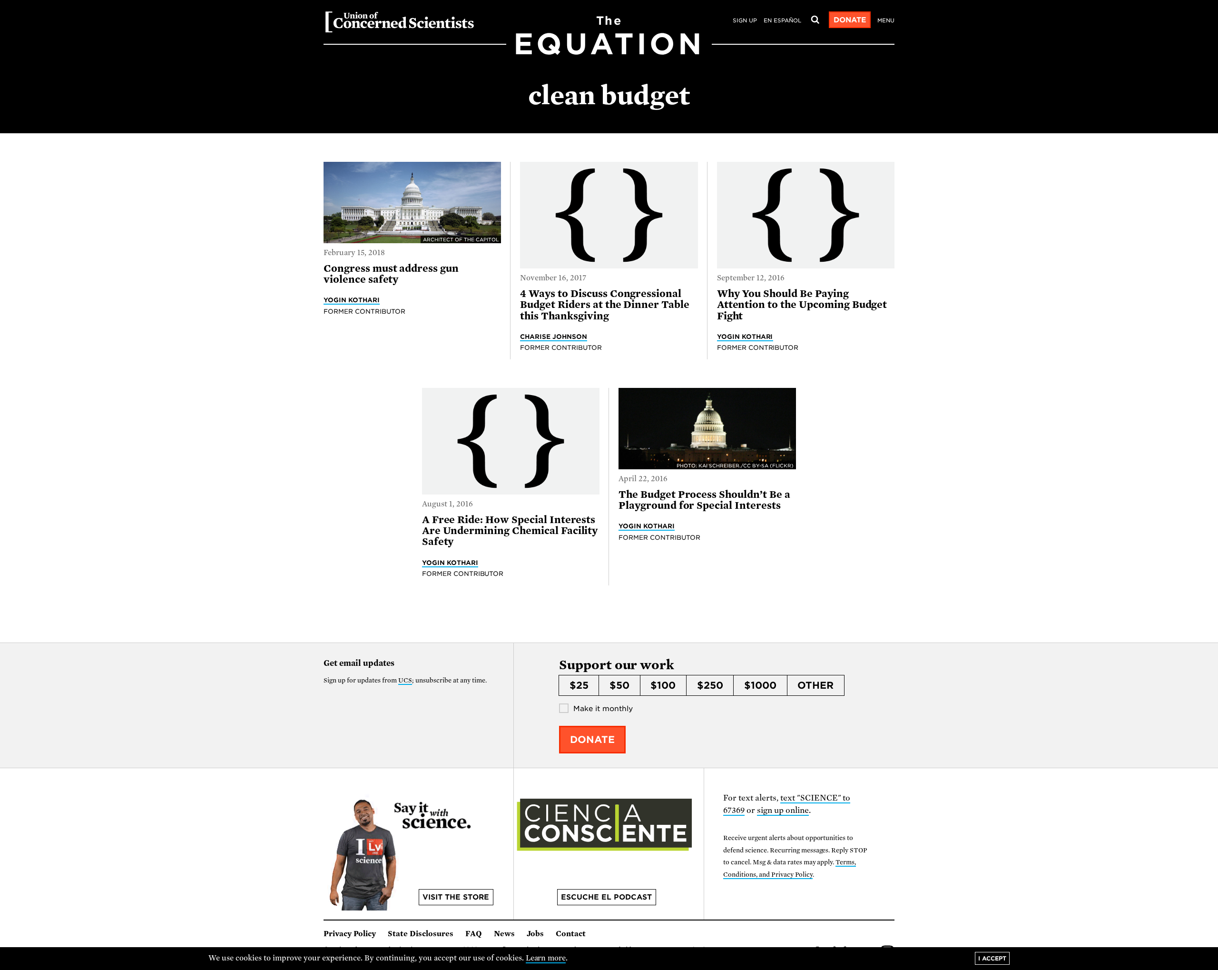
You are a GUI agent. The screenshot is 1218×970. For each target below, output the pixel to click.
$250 (710, 685)
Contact (571, 934)
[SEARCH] (815, 20)
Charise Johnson (553, 336)
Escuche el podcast (606, 897)
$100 (663, 685)
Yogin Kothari (352, 300)
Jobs (535, 934)
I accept (992, 958)
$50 (619, 685)
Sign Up (745, 20)
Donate (850, 20)
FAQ (473, 934)
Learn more (546, 958)
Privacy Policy (350, 934)
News (504, 934)
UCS (405, 680)
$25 (579, 685)
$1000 (760, 685)
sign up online (783, 810)
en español (782, 20)
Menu (885, 20)
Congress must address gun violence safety (391, 274)
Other (815, 685)
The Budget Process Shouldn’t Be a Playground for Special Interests (704, 500)
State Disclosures (420, 934)
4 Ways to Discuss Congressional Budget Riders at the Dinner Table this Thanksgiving (604, 305)
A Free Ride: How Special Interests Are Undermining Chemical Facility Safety (510, 531)
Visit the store (455, 897)
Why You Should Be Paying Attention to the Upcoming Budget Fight (802, 305)
